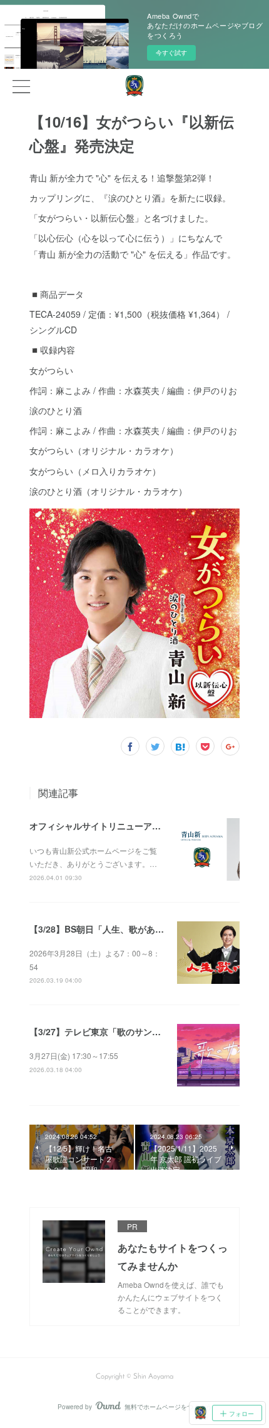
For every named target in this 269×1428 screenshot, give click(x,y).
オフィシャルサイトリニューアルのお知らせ (117, 825)
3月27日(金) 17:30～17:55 (73, 1055)
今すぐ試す (171, 52)
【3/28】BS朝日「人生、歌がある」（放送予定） (127, 929)
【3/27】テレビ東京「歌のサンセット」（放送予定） (134, 1031)
